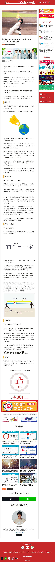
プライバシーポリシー (24, 552)
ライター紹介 (45, 94)
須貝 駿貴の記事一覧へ (19, 532)
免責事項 (33, 552)
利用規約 (6, 552)
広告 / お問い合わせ (46, 101)
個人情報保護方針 (13, 552)
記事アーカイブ (45, 97)
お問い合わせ (48, 552)
